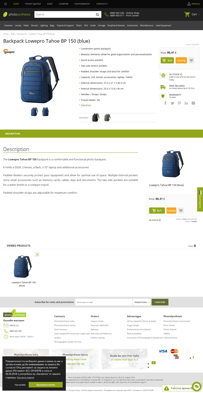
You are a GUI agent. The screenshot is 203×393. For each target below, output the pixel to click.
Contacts (101, 3)
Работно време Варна (184, 388)
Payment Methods (99, 325)
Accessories (132, 25)
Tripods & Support (65, 25)
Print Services (60, 329)
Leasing (181, 60)
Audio (93, 25)
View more (86, 105)
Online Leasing (98, 337)
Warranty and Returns (101, 333)
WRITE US (14, 325)
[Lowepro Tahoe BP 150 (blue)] (172, 163)
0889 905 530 (16, 331)
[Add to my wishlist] (191, 60)
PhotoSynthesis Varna (64, 325)
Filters (79, 25)
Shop (16, 3)
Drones (34, 25)
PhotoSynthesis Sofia (64, 321)
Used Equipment (163, 25)
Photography (82, 3)
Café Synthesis (170, 337)
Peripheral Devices (116, 25)
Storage (101, 25)
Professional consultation (139, 329)
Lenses (18, 25)
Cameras (8, 25)
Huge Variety (133, 325)
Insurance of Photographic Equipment (145, 337)
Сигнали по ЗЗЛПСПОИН (143, 390)
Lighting (44, 25)
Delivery (94, 329)
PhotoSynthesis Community (177, 321)
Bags (52, 25)
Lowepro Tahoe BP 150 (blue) (166, 185)
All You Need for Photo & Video (141, 321)
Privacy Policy (74, 390)
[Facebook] (193, 358)
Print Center (169, 325)
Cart (194, 14)
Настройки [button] (20, 384)
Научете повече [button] (25, 377)
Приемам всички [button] (45, 384)
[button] (165, 104)
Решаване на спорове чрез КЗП (117, 390)
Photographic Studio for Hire (67, 341)
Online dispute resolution (91, 390)
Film (86, 25)
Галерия (63, 3)
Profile (196, 3)
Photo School (170, 329)
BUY (159, 210)
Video (26, 25)
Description (12, 133)
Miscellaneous (146, 25)
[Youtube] (153, 363)
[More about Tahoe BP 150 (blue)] (23, 266)
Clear (190, 245)
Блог (50, 3)
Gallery (167, 333)
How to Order (97, 321)
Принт (33, 3)
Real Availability (134, 333)
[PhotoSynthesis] (16, 14)
